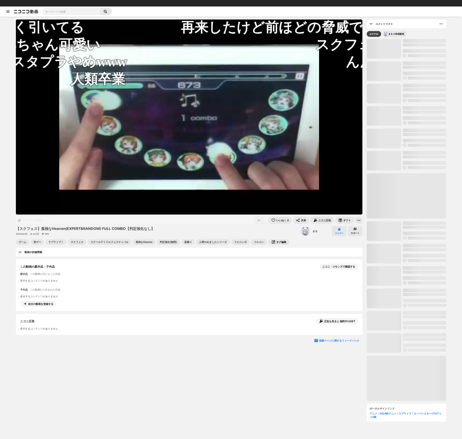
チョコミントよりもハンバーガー (431, 148)
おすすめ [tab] (374, 34)
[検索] (106, 11)
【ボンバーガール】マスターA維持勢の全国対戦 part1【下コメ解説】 (424, 347)
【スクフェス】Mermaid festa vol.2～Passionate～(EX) (424, 257)
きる (315, 231)
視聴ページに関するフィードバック (339, 371)
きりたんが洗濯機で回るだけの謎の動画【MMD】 (380, 148)
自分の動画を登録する (40, 303)
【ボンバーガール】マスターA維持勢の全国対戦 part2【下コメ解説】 (424, 324)
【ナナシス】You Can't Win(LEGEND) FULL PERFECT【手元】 (423, 391)
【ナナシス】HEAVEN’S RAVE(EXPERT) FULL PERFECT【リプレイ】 (424, 65)
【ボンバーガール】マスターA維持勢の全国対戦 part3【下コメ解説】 (424, 279)
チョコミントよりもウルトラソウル (405, 148)
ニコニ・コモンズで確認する (338, 266)
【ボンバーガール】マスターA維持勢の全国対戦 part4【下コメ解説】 (424, 211)
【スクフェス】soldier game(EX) (422, 164)
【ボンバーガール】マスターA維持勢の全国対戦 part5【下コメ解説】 (424, 189)
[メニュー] (358, 220)
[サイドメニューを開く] (8, 11)
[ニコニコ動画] (26, 11)
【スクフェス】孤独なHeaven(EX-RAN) (423, 42)
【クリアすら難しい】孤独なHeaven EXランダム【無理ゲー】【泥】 (424, 414)
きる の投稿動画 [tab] (396, 34)
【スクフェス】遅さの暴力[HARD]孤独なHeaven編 (424, 302)
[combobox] (71, 11)
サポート (355, 233)
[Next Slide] (355, 337)
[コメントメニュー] (441, 23)
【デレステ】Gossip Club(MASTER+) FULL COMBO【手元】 (424, 87)
